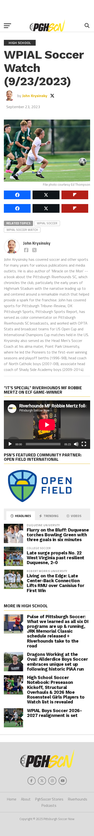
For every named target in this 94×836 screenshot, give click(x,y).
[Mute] (76, 444)
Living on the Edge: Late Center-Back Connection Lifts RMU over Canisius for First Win (55, 583)
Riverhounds (77, 799)
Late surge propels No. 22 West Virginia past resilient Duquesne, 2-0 (55, 557)
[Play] (10, 444)
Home (11, 799)
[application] (47, 424)
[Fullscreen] (83, 444)
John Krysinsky (34, 96)
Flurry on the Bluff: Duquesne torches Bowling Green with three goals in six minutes (58, 534)
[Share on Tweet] (46, 195)
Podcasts (48, 805)
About (26, 799)
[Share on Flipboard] (74, 195)
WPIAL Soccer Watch (22, 229)
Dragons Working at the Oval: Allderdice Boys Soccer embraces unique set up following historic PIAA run (57, 662)
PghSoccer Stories (49, 799)
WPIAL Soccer (47, 223)
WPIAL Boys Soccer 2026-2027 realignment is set (54, 713)
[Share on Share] (17, 195)
